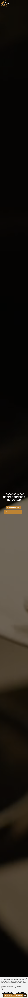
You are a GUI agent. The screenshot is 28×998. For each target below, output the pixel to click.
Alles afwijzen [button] (21, 992)
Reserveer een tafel (13, 507)
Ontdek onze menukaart (14, 512)
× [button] (26, 978)
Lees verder (23, 984)
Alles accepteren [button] (8, 992)
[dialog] (14, 987)
